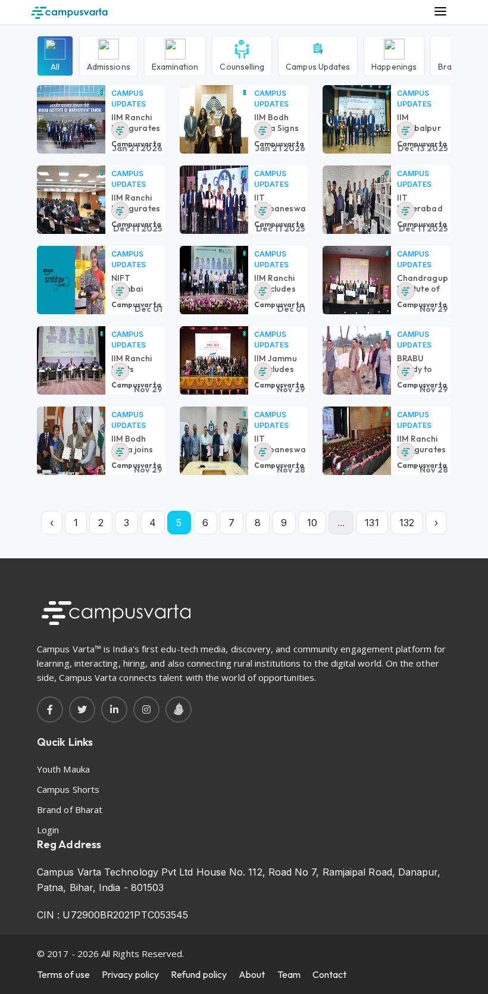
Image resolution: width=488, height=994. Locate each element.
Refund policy (199, 974)
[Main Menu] (440, 12)
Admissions (108, 66)
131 (371, 523)
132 (406, 523)
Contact (329, 974)
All (55, 66)
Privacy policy (130, 974)
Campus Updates (318, 66)
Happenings (394, 66)
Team (289, 974)
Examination (175, 66)
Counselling (242, 66)
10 (312, 523)
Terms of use (63, 974)
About (252, 974)
